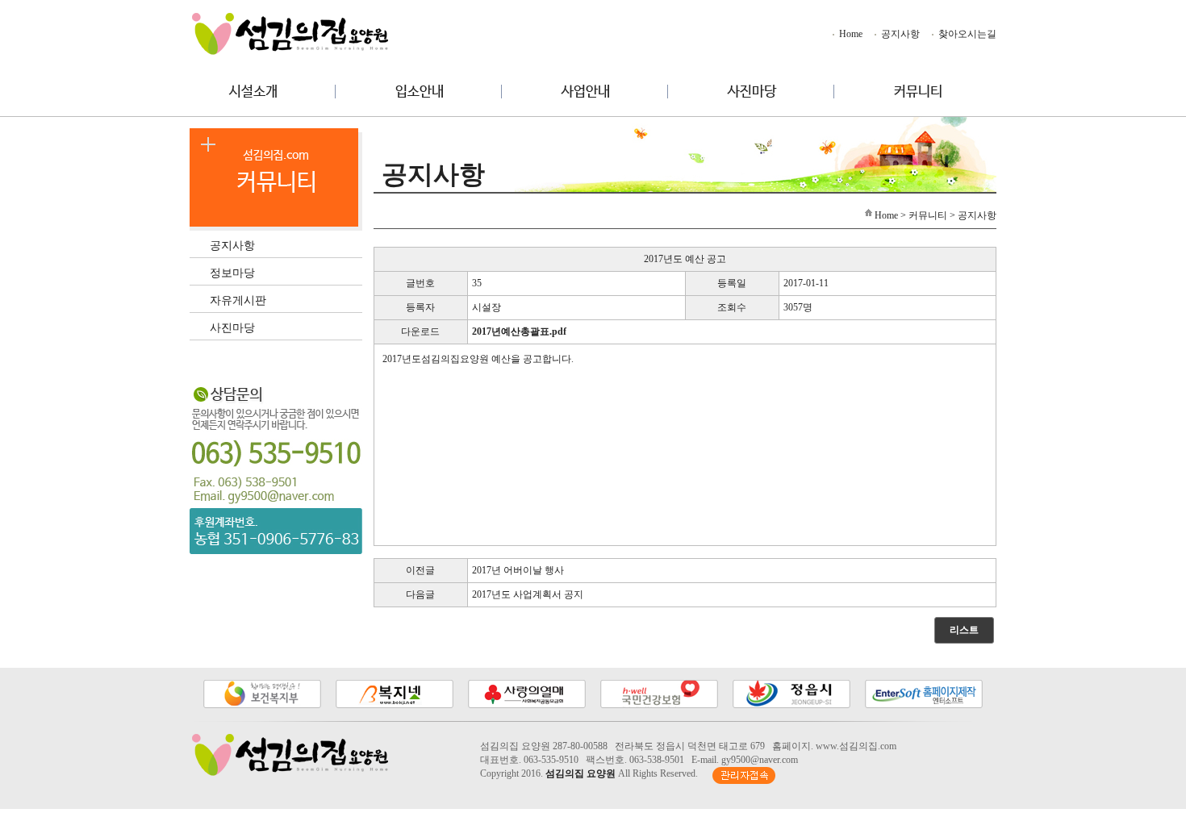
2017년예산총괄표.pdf (519, 331)
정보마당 (232, 272)
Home (849, 34)
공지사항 (899, 34)
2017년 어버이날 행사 (518, 570)
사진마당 (232, 327)
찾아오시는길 (966, 34)
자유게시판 (238, 299)
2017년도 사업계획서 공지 (527, 594)
